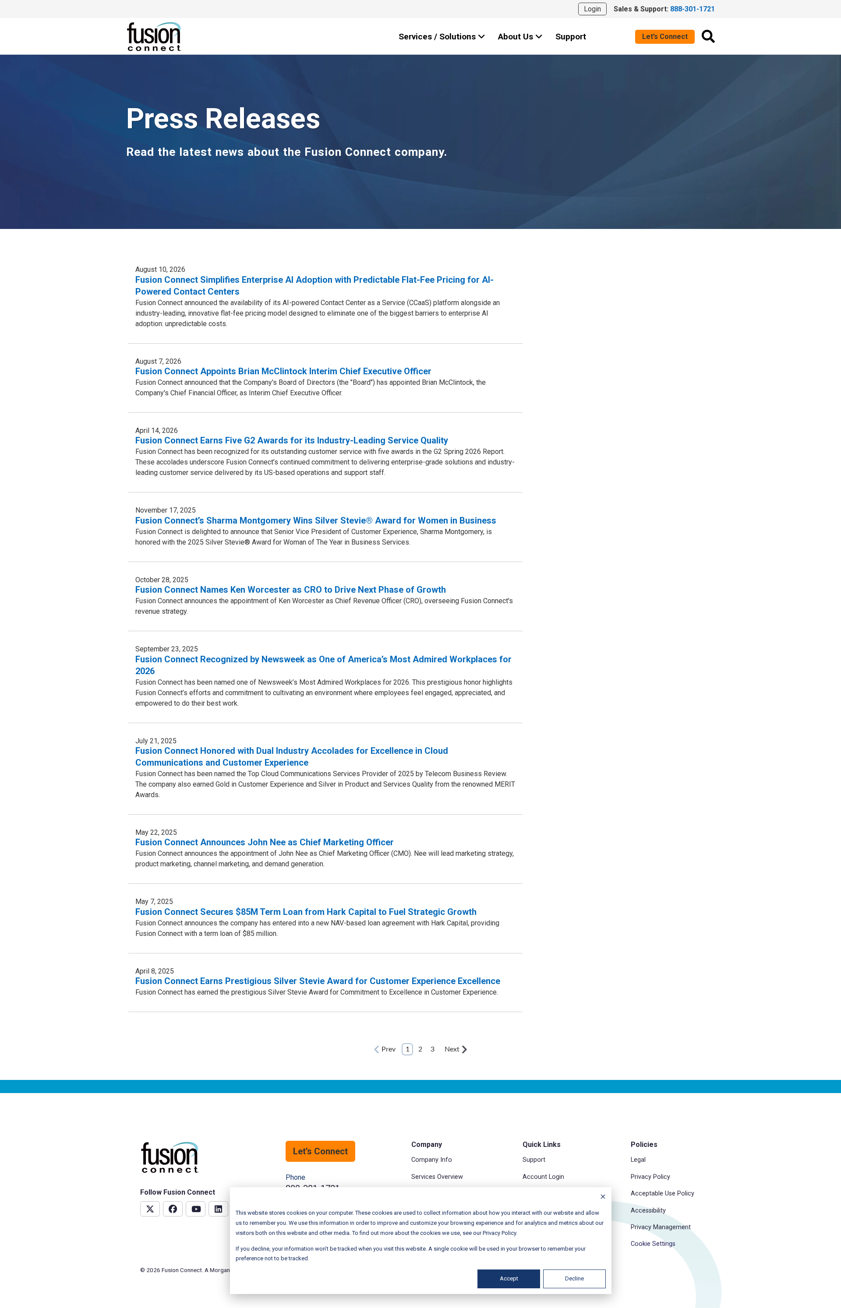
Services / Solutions (438, 37)
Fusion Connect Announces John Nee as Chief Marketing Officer (264, 842)
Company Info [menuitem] (431, 1160)
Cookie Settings (653, 1244)
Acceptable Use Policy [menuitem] (662, 1193)
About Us (516, 37)
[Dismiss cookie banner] (603, 1198)
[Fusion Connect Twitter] (150, 1209)
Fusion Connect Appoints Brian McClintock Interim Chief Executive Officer (283, 371)
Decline (574, 1278)
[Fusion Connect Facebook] (173, 1209)
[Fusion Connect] (154, 36)
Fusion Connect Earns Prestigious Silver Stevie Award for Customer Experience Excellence (317, 981)
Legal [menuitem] (638, 1160)
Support (570, 37)
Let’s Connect (665, 36)
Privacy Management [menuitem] (661, 1227)
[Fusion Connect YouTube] (195, 1209)
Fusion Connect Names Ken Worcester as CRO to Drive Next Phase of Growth (290, 589)
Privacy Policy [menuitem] (650, 1177)
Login (592, 9)
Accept (509, 1278)
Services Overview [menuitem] (437, 1177)
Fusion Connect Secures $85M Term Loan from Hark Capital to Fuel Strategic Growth (306, 912)
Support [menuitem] (534, 1160)
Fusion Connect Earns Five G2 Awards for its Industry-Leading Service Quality (291, 440)
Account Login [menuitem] (543, 1177)
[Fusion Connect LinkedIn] (218, 1209)
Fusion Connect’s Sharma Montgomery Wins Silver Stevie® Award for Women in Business (315, 520)
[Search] (708, 36)
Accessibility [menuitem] (648, 1210)
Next (452, 1049)
